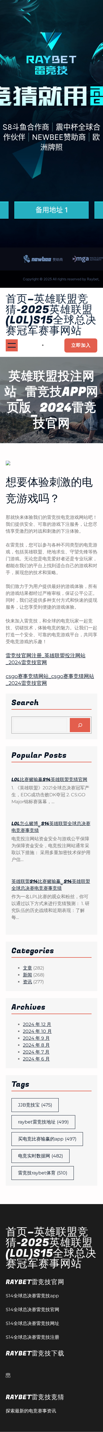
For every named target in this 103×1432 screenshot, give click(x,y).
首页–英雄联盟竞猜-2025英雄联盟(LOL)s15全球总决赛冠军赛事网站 (51, 315)
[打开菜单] (12, 345)
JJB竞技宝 (35, 1105)
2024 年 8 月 (36, 1045)
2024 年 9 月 (36, 1038)
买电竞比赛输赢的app (47, 1139)
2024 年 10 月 (37, 1031)
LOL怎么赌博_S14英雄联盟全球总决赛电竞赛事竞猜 (50, 827)
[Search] (80, 725)
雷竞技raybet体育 (42, 1173)
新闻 (27, 975)
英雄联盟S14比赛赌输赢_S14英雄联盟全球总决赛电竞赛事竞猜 (50, 885)
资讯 (27, 981)
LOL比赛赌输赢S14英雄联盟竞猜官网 (49, 779)
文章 (27, 968)
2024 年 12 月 (37, 1024)
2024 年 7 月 (36, 1052)
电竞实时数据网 (40, 1156)
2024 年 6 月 (36, 1059)
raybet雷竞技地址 (43, 1122)
